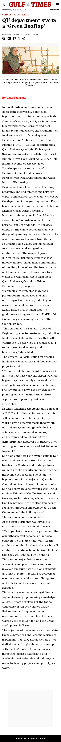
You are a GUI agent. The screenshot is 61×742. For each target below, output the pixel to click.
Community (8, 15)
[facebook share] (14, 38)
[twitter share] (19, 38)
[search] (4, 5)
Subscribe (54, 9)
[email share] (9, 38)
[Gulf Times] (29, 7)
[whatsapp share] (24, 38)
